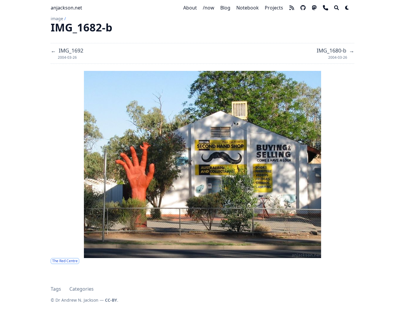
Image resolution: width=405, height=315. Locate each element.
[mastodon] (314, 7)
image (57, 18)
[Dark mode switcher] (347, 7)
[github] (303, 7)
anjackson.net (66, 7)
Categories (81, 289)
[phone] (325, 7)
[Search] (336, 7)
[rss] (291, 7)
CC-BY (111, 300)
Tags (56, 289)
